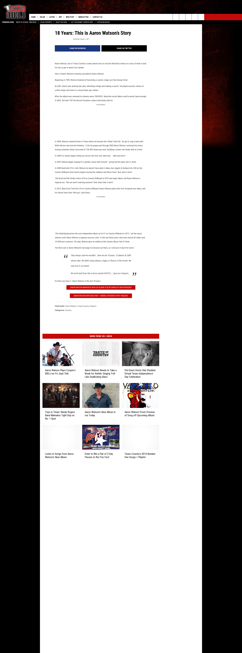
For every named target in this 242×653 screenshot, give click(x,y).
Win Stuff (70, 17)
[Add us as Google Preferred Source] (182, 17)
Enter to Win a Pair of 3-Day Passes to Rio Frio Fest (99, 455)
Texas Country (83, 306)
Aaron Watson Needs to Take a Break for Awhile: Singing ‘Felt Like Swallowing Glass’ (101, 373)
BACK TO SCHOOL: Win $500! (26, 22)
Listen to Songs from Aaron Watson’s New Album (59, 455)
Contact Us (97, 17)
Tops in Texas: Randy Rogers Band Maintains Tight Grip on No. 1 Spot (60, 415)
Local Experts (46, 22)
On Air (42, 17)
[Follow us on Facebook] (188, 17)
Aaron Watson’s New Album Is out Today (100, 414)
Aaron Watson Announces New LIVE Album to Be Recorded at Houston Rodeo (101, 287)
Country (68, 310)
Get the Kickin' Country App (82, 22)
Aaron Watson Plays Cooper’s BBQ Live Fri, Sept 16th (60, 372)
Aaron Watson (71, 306)
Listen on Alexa (103, 22)
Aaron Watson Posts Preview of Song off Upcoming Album (140, 414)
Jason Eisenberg (65, 39)
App (60, 17)
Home (33, 17)
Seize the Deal (61, 22)
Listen (52, 17)
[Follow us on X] (195, 17)
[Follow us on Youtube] (201, 17)
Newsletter (83, 17)
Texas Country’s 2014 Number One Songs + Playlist (140, 455)
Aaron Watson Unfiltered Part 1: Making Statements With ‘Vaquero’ (101, 296)
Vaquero (93, 306)
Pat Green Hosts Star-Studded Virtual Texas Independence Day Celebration (140, 373)
